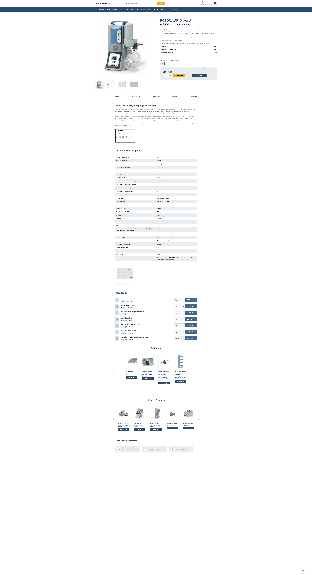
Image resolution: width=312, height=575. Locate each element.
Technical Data (136, 96)
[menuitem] (99, 9)
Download (190, 300)
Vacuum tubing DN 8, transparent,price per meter (131, 373)
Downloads (156, 96)
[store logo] (107, 3)
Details (117, 96)
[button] (98, 47)
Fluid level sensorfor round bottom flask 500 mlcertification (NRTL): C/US (147, 374)
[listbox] (188, 64)
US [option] (162, 63)
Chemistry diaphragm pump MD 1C (155, 424)
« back (157, 16)
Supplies (174, 96)
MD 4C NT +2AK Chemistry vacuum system (122, 425)
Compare (209, 5)
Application (193, 96)
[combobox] (142, 3)
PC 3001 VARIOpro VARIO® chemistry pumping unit (187, 425)
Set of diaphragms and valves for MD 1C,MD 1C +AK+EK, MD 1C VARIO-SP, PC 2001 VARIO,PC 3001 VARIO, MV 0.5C (180, 375)
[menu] (136, 9)
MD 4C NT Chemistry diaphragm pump (172, 424)
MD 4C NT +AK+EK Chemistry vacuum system (138, 425)
